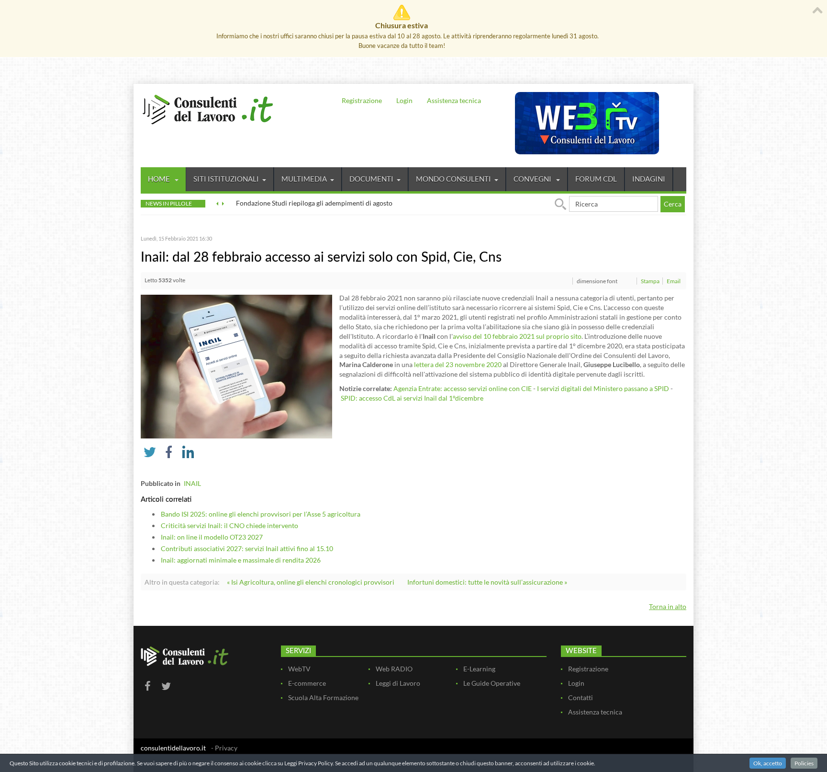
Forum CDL (596, 178)
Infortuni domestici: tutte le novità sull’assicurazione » (487, 582)
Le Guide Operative (491, 683)
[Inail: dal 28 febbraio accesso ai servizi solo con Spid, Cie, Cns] (236, 366)
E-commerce (307, 683)
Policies (804, 763)
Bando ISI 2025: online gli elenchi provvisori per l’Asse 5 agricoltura (260, 514)
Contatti (580, 697)
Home (159, 178)
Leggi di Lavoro (398, 683)
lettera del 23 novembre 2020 (458, 364)
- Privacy (224, 748)
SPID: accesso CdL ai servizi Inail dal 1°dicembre (412, 398)
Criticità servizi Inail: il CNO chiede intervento (229, 525)
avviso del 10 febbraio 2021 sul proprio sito (517, 336)
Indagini (648, 178)
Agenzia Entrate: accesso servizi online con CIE (462, 388)
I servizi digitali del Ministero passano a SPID (603, 388)
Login (404, 100)
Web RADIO (394, 669)
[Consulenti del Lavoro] (208, 108)
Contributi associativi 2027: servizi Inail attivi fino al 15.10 (247, 548)
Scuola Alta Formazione (323, 697)
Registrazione (362, 100)
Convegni (533, 178)
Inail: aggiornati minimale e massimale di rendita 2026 (241, 560)
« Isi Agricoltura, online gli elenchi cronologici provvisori (310, 582)
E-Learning (479, 669)
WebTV (299, 669)
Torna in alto (667, 606)
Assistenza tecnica (454, 100)
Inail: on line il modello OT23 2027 (212, 537)
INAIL (192, 483)
